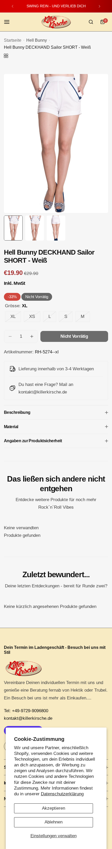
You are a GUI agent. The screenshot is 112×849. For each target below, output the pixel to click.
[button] (12, 6)
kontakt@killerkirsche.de (28, 718)
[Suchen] (91, 22)
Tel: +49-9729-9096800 (26, 710)
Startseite (12, 40)
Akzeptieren (53, 808)
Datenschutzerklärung (62, 793)
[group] (56, 143)
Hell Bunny (36, 40)
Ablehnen (54, 822)
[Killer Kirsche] (56, 22)
